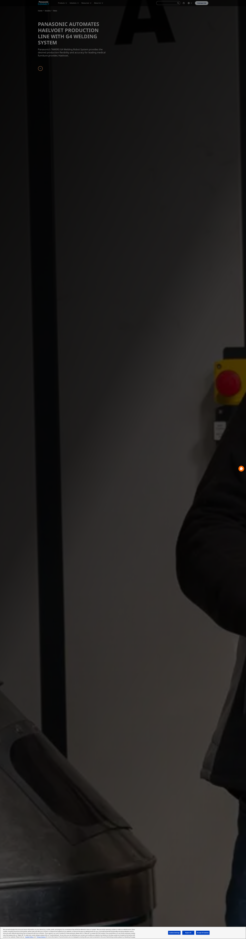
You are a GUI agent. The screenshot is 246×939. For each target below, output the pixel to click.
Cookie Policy (29, 937)
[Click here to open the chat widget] (241, 469)
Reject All (188, 933)
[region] (123, 933)
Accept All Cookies (203, 933)
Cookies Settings (174, 933)
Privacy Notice (41, 937)
